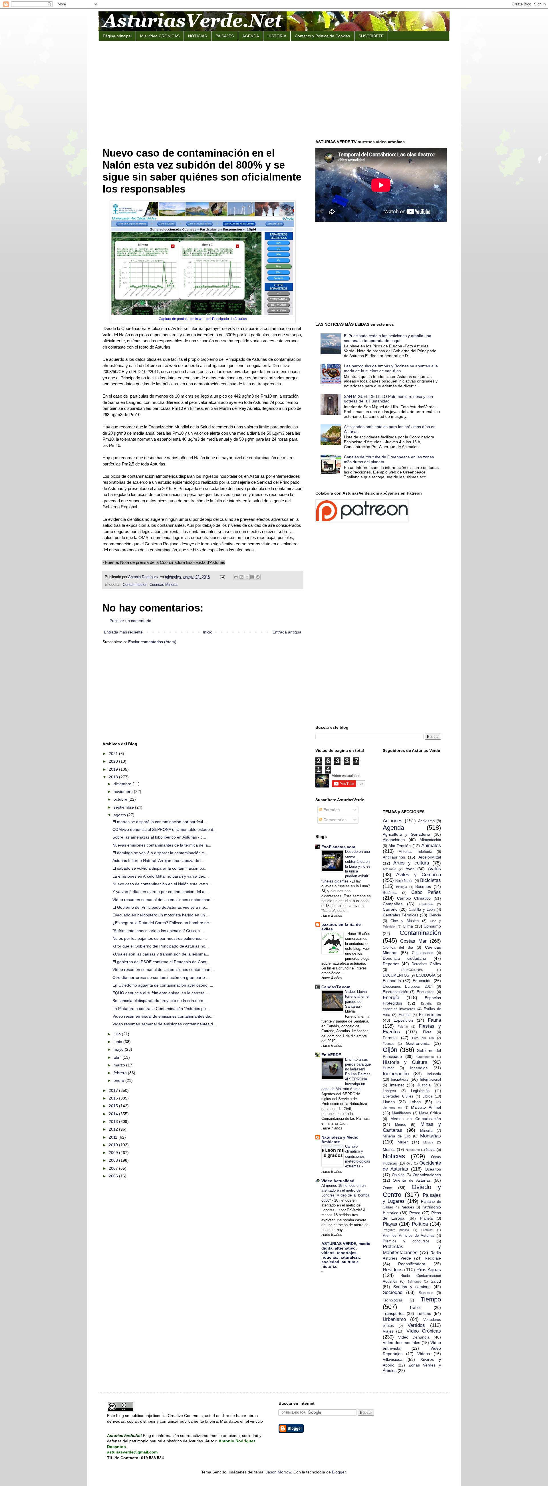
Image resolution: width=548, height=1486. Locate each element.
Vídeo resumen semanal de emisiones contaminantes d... (164, 1024)
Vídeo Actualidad (337, 1181)
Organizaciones (427, 1175)
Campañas (392, 904)
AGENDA (250, 36)
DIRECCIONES (412, 969)
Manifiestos (401, 1113)
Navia (430, 1150)
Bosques (423, 886)
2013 (114, 1121)
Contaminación (135, 585)
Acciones (392, 820)
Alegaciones (394, 839)
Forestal (390, 1037)
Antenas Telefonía (415, 852)
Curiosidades (422, 953)
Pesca (414, 1212)
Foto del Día (423, 1038)
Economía (392, 980)
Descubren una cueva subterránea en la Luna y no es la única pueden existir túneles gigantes (345, 866)
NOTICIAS (197, 36)
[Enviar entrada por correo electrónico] (222, 577)
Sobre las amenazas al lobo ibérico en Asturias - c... (159, 837)
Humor (388, 1068)
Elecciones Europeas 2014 (408, 987)
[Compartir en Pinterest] (258, 577)
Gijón (390, 1049)
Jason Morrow (278, 1472)
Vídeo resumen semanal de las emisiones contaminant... (163, 899)
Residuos (393, 1269)
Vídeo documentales (401, 1342)
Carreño (390, 909)
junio (118, 1041)
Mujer (403, 1142)
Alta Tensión (399, 845)
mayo (119, 1049)
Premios (427, 1230)
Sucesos (426, 1293)
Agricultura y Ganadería (406, 834)
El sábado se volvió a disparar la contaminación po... (159, 868)
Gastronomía (418, 1043)
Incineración (396, 1073)
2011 (113, 1137)
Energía (391, 997)
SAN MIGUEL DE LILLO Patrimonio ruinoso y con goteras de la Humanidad (388, 399)
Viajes (388, 1331)
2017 (114, 1090)
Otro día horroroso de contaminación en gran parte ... (160, 977)
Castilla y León (422, 910)
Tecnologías (393, 1300)
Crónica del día (398, 947)
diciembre (123, 784)
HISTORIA (276, 36)
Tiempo (431, 1299)
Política (420, 1224)
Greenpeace (425, 1056)
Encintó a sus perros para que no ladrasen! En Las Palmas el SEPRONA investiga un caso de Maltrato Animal (346, 1074)
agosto (120, 815)
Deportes (391, 963)
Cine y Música (404, 921)
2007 (114, 1168)
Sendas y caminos (411, 1286)
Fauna (434, 1020)
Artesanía (389, 869)
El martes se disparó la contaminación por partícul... (159, 821)
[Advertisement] (274, 89)
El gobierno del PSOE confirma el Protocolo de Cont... (161, 961)
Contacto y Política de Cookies (322, 36)
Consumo (432, 926)
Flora (427, 1032)
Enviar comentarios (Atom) (152, 641)
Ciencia (435, 915)
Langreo (389, 1091)
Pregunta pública (396, 1230)
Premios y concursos (406, 1241)
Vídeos (423, 1353)
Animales (431, 845)
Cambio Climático (414, 898)
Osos (387, 1187)
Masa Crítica (430, 1113)
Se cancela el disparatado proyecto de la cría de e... (159, 1000)
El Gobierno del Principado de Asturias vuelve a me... (160, 907)
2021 (114, 753)
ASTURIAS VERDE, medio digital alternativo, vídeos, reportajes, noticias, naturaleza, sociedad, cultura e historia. (345, 1255)
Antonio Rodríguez (144, 577)
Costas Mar (413, 941)
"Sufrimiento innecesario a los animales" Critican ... (158, 930)
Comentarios (334, 819)
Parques (407, 1207)
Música (389, 1149)
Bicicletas (430, 880)
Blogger (339, 1472)
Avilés (434, 868)
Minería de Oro (396, 1136)
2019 (114, 769)
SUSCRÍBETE (371, 36)
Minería (426, 1131)
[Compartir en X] (247, 577)
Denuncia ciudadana (404, 958)
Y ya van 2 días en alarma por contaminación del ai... (160, 891)
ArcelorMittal (429, 857)
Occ (409, 1163)
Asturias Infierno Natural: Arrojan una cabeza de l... (158, 860)
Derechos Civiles (426, 964)
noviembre (124, 791)
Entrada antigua (287, 632)
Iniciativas (399, 1079)
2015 (114, 1106)
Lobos (415, 1102)
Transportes (393, 1313)
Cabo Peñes (426, 892)
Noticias (394, 1156)
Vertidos (416, 1325)
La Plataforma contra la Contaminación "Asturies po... (160, 1008)
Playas (390, 1224)
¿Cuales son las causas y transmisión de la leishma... (160, 954)
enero (119, 1080)
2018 (114, 777)
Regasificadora (411, 1264)
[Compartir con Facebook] (252, 577)
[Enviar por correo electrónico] (236, 577)
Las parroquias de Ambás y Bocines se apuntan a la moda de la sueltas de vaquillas (391, 368)
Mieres (400, 1125)
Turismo (424, 1313)
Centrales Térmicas (400, 915)
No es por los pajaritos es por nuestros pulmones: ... (159, 938)
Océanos (433, 1169)
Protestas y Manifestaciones (412, 1249)
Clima (408, 926)
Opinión (398, 1175)
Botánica (390, 893)
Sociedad (392, 1292)
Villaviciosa (392, 1359)
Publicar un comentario (130, 620)
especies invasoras (399, 1009)
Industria (434, 1074)
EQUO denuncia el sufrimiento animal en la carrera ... (160, 993)
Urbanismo (394, 1319)
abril (118, 1057)
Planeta (426, 1218)
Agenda (393, 827)
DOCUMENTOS (396, 975)
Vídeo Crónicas (423, 1331)
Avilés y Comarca (418, 874)
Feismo (403, 1026)
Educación (422, 980)
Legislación (420, 1091)
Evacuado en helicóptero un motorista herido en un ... (160, 915)
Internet (397, 1085)
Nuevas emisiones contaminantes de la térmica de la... (161, 845)
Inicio (207, 632)
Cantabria (426, 904)
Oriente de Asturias (412, 1180)
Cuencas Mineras (164, 585)
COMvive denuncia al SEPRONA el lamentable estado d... (164, 829)
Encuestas (425, 992)
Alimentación (430, 840)
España (426, 1003)
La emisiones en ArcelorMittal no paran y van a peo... (160, 876)
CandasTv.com (335, 987)
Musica (428, 1142)
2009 (114, 1152)
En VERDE (331, 1054)
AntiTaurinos (394, 857)
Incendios (419, 1068)
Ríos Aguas (428, 1269)
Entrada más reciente (123, 632)
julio (118, 1034)
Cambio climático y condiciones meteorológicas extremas (357, 1156)
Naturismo (413, 1149)
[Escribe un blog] (241, 577)
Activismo (426, 821)
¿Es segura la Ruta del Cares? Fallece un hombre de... (162, 922)
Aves (410, 869)
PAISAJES (224, 36)
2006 (114, 1176)
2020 (114, 761)
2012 (114, 1129)
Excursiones (430, 1014)
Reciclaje (433, 1258)
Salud (436, 1281)
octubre (121, 799)
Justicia (424, 1085)
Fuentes (388, 1043)
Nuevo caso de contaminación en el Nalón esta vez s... (161, 884)
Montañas (430, 1136)
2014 (114, 1114)
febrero (121, 1072)
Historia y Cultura (405, 1062)
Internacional (430, 1080)
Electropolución (395, 992)
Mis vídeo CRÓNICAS (160, 36)
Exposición (403, 1020)
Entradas (331, 809)
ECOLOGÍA (426, 975)
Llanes (389, 1102)
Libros (427, 1096)
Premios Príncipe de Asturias (408, 1236)
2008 (114, 1160)
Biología (401, 886)
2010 (114, 1145)
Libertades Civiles (398, 1096)
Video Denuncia (414, 1337)
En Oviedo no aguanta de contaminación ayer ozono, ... (162, 985)
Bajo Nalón (404, 881)
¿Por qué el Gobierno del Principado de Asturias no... (160, 946)
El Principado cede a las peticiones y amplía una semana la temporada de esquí (387, 338)
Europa (404, 1015)
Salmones (414, 1281)
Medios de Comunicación (415, 1118)
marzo (120, 1065)
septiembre (124, 807)
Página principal (117, 36)
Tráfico (415, 1307)
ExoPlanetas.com (338, 847)
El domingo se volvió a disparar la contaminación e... (159, 853)
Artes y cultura (411, 863)
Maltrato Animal (426, 1107)
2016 (114, 1098)
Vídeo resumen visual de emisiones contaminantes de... (162, 1016)
